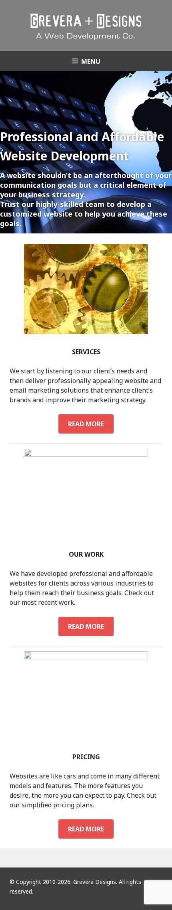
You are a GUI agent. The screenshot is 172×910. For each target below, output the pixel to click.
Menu (90, 61)
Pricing (86, 756)
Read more (91, 423)
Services (86, 351)
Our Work (86, 554)
